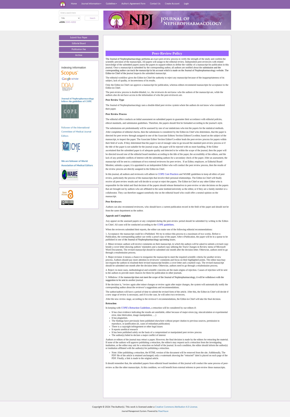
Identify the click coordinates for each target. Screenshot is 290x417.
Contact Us (155, 4)
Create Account (172, 4)
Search (92, 18)
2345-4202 (71, 22)
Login (186, 4)
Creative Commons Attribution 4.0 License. (176, 407)
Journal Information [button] (90, 4)
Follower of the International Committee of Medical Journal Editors (76, 132)
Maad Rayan (163, 411)
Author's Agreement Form (133, 4)
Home (74, 4)
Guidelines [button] (110, 4)
